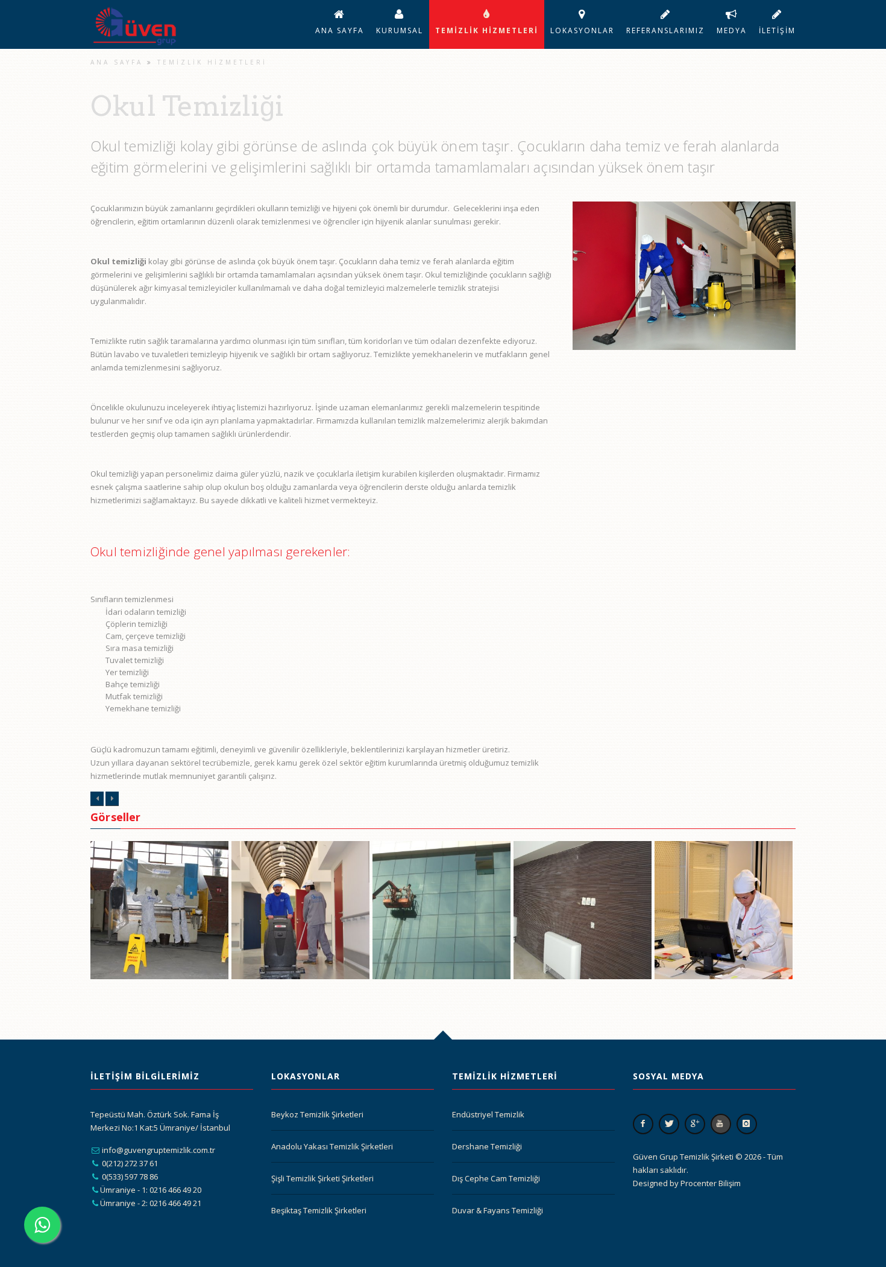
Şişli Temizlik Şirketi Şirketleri (322, 1178)
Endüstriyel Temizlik (488, 1114)
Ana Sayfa (339, 30)
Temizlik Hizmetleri (486, 30)
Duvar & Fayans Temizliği (497, 1210)
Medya (732, 30)
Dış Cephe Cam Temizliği (496, 1178)
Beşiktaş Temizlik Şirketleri (318, 1210)
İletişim (777, 30)
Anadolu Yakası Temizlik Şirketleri (332, 1146)
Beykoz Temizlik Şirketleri (317, 1114)
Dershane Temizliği (487, 1146)
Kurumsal (399, 30)
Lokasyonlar (582, 30)
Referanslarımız (665, 30)
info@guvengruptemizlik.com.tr (158, 1150)
